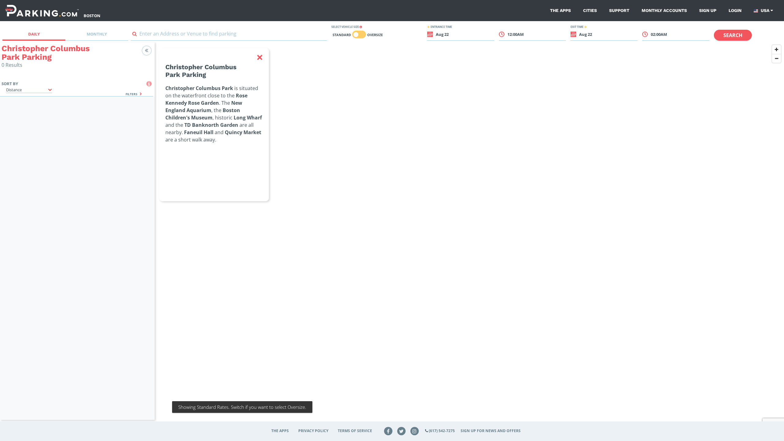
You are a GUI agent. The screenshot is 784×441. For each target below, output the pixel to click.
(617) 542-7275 (442, 430)
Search (732, 35)
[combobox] (229, 35)
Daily (34, 34)
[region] (469, 235)
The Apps (560, 10)
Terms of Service (355, 430)
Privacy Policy (313, 430)
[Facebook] (388, 430)
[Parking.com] (42, 10)
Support (619, 10)
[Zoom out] (776, 58)
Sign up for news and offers (491, 430)
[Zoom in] (776, 49)
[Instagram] (414, 430)
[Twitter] (401, 430)
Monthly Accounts (664, 10)
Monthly (97, 34)
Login (735, 10)
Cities (590, 10)
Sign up (707, 10)
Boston (92, 15)
